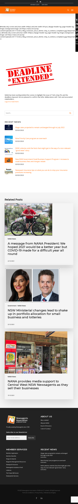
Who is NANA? (45, 420)
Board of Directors (46, 426)
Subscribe (31, 438)
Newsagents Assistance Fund (14, 467)
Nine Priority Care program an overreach (53, 460)
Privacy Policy (39, 493)
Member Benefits (11, 456)
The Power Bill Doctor (12, 473)
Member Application (12, 453)
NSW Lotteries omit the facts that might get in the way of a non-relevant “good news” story (55, 467)
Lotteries (8, 470)
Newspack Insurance (12, 464)
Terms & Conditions (28, 493)
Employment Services (12, 476)
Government (12, 306)
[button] (72, 10)
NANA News (12, 239)
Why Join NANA (45, 423)
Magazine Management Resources (16, 462)
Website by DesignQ (50, 493)
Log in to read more (12, 102)
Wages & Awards (11, 459)
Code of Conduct (45, 429)
